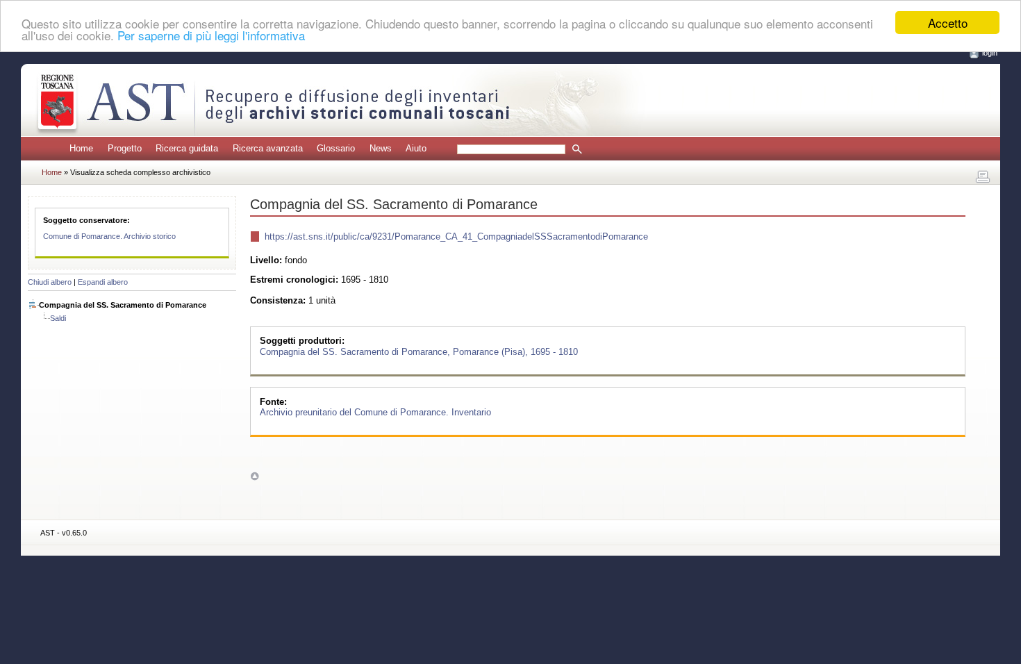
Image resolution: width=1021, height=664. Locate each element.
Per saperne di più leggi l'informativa (211, 35)
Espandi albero (103, 282)
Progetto (125, 148)
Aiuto (416, 148)
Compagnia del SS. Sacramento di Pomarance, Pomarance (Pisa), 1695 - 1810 (419, 351)
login (989, 53)
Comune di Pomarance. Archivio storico (109, 236)
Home (81, 148)
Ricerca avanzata (268, 148)
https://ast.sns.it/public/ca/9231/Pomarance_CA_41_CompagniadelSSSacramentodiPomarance (456, 236)
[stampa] (983, 177)
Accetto (948, 22)
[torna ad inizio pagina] (254, 476)
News (381, 148)
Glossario (336, 148)
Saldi (58, 318)
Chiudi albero (50, 282)
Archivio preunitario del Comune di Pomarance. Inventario (375, 412)
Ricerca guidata (187, 148)
